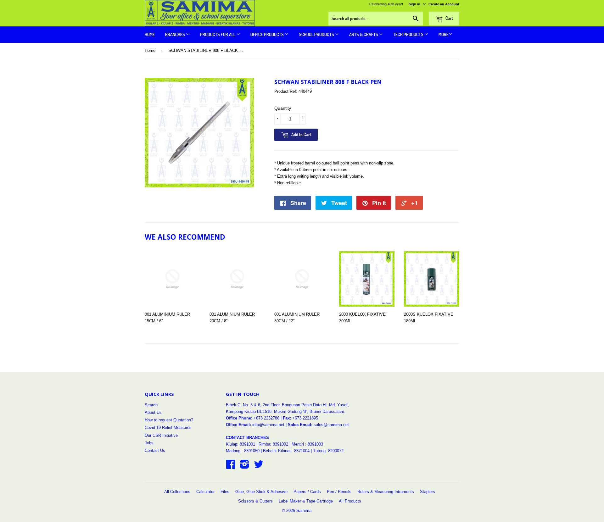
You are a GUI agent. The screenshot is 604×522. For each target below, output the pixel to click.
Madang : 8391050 (243, 450)
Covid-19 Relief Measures (168, 427)
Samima (303, 510)
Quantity (282, 108)
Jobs (149, 443)
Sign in (414, 4)
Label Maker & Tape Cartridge (306, 501)
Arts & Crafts (364, 34)
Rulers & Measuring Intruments (385, 491)
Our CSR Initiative (161, 435)
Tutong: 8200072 (328, 450)
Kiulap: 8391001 (241, 444)
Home (150, 34)
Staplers (427, 491)
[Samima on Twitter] (258, 466)
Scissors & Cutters (255, 501)
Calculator (205, 491)
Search (151, 405)
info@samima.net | (270, 424)
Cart (449, 18)
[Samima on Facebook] (230, 466)
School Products (317, 34)
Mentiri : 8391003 (307, 444)
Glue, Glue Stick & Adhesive (261, 491)
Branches (175, 34)
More (444, 34)
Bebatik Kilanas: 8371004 (287, 450)
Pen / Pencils (339, 491)
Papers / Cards (307, 491)
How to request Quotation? (169, 420)
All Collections (177, 491)
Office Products (267, 34)
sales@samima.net (331, 424)
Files (225, 491)
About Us (153, 412)
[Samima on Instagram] (244, 466)
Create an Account (443, 4)
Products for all (218, 34)
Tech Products (408, 34)
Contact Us (155, 450)
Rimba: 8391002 (273, 444)
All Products (350, 501)
